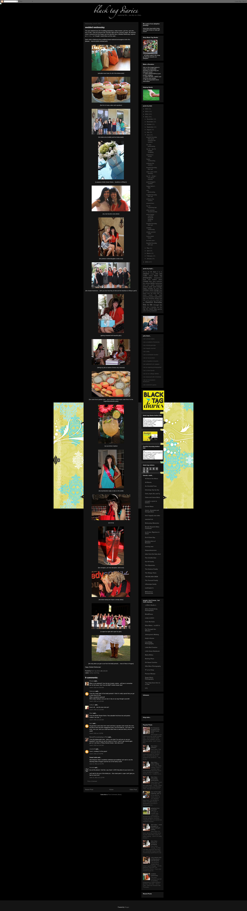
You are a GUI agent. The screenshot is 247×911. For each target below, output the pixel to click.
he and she (158, 288)
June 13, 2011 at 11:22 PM (96, 777)
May (148, 248)
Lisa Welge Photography (149, 642)
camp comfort (149, 618)
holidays (146, 290)
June (148, 135)
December (150, 119)
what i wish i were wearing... (151, 172)
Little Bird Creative (151, 647)
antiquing (152, 273)
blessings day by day (152, 490)
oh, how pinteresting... (151, 145)
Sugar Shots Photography (149, 678)
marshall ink (149, 519)
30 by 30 (146, 272)
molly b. (91, 705)
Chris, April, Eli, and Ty (152, 493)
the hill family (149, 561)
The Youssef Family (151, 580)
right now (145, 298)
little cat (159, 293)
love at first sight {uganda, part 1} (156, 792)
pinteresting (146, 297)
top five (159, 307)
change (145, 281)
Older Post (133, 789)
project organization (156, 297)
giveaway (145, 286)
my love (158, 295)
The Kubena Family (151, 569)
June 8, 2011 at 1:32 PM (96, 733)
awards (151, 275)
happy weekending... (151, 159)
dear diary (152, 281)
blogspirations (158, 278)
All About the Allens (151, 478)
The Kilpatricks (150, 565)
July (148, 132)
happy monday (148, 288)
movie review (147, 295)
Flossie (91, 681)
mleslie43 (92, 749)
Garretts (91, 767)
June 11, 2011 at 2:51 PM (96, 764)
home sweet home (150, 237)
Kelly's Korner (149, 638)
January (149, 258)
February (150, 256)
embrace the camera (150, 164)
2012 (147, 114)
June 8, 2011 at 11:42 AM (96, 720)
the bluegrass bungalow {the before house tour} (155, 730)
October (149, 124)
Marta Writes (149, 655)
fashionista (158, 283)
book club (146, 279)
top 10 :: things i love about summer (151, 177)
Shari (91, 713)
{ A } (146, 688)
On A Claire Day (150, 537)
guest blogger (157, 286)
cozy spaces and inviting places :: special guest (156, 859)
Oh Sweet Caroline (151, 662)
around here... (150, 203)
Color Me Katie (150, 621)
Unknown (92, 691)
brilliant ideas (157, 279)
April (90, 723)
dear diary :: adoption (154, 746)
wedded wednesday (150, 228)
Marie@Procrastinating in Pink (98, 737)
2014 (147, 109)
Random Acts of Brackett (150, 542)
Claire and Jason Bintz (152, 497)
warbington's (149, 588)
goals (150, 286)
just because (158, 292)
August (149, 129)
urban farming (147, 311)
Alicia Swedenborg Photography (151, 609)
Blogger (127, 907)
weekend (153, 311)
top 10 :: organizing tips (151, 206)
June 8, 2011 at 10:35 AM (96, 687)
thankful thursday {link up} (151, 168)
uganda (159, 309)
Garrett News (149, 506)
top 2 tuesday (151, 307)
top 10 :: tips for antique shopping (151, 150)
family (91, 673)
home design (154, 290)
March (149, 253)
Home (111, 789)
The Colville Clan (150, 558)
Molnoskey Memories (152, 523)
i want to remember (149, 292)
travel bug (96, 673)
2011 (146, 117)
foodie (152, 285)
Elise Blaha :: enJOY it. (152, 625)
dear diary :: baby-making (155, 763)
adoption (146, 274)
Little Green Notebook (152, 651)
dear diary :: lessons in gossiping (154, 842)
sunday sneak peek (150, 300)
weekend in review (149, 155)
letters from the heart (149, 293)
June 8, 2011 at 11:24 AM (96, 709)
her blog (89, 36)
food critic (146, 285)
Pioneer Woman (150, 673)
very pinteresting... (151, 191)
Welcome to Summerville (149, 592)
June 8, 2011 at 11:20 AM (96, 701)
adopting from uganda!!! (155, 809)
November (150, 121)
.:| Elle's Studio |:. (150, 605)
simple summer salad (151, 232)
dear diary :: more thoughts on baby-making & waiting (156, 827)
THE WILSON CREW (151, 576)
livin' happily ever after (152, 515)
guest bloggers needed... (150, 182)
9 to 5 (159, 272)
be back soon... (151, 240)
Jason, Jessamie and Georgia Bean (152, 511)
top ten (145, 309)
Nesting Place (149, 658)
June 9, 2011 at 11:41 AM (96, 745)
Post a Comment (92, 781)
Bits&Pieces (149, 614)
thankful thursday (153, 302)
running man (149, 546)
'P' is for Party (149, 670)
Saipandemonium (150, 550)
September (150, 127)
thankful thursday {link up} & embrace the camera (151, 139)
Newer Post (89, 789)
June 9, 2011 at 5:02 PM (96, 753)
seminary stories (154, 298)
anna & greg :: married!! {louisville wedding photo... (150, 218)
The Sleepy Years (150, 573)
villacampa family (150, 584)
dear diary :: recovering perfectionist (154, 778)
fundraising (159, 285)
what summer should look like (151, 211)
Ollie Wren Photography (153, 666)
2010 (147, 262)
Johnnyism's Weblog (152, 634)
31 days (153, 272)
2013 (147, 111)
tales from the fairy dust (153, 554)
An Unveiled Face (151, 486)
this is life (147, 305)
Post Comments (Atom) (114, 794)
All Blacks (148, 482)
